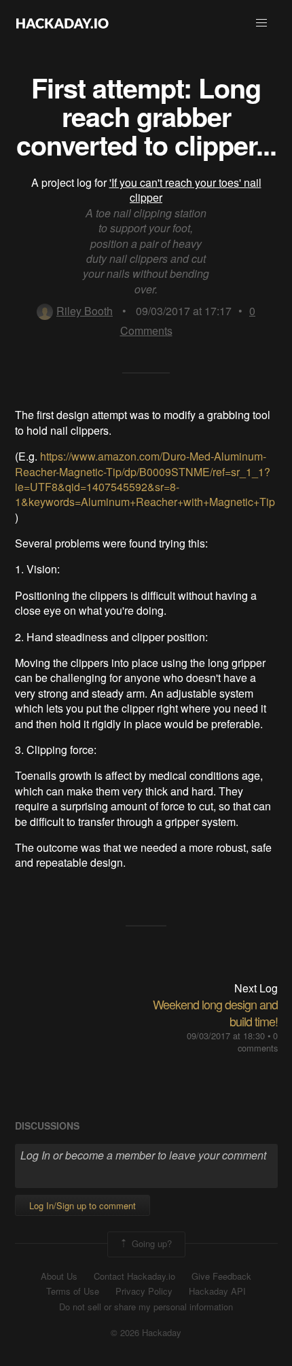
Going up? (150, 1242)
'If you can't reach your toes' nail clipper (185, 190)
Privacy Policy (143, 1291)
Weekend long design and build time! (215, 1012)
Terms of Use (72, 1291)
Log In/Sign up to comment (82, 1205)
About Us (59, 1276)
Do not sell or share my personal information (146, 1307)
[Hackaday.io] (62, 23)
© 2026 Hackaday (146, 1333)
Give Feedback (221, 1276)
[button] (261, 23)
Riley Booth (84, 311)
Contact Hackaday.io (134, 1276)
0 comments (258, 1041)
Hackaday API (217, 1291)
